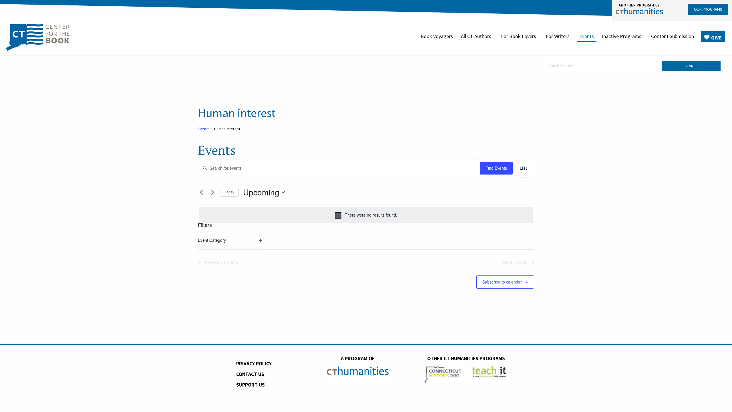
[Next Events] (212, 192)
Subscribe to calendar (502, 282)
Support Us (250, 385)
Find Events (496, 168)
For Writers (558, 36)
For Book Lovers (518, 36)
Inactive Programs (621, 36)
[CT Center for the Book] (37, 36)
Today (229, 191)
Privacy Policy (254, 363)
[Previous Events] (201, 192)
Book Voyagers (437, 36)
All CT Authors (476, 36)
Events (586, 36)
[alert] (366, 215)
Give (716, 37)
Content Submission (672, 36)
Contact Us (250, 374)
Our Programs (708, 9)
